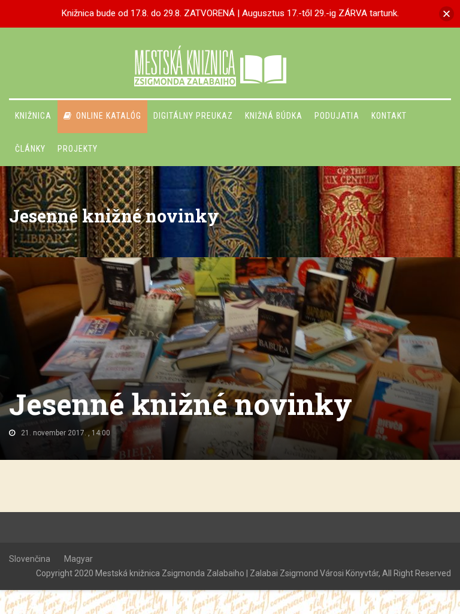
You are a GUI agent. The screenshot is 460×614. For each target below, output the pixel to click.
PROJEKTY (78, 149)
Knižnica (33, 116)
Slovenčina (29, 559)
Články (30, 149)
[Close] (446, 13)
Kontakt (389, 116)
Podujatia (336, 116)
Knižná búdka (273, 116)
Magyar (78, 559)
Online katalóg (108, 116)
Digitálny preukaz (193, 116)
